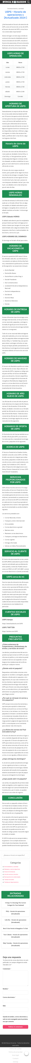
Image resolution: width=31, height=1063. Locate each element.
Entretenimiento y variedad (15, 8)
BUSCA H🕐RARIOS (14, 2)
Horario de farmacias (9, 871)
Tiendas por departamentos (11, 882)
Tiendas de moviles (9, 879)
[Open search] (28, 2)
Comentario (7, 969)
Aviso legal (15, 1055)
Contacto (15, 1058)
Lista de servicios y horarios (11, 874)
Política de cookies (15, 1049)
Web (4, 1006)
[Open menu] (26, 1053)
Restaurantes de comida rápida (12, 877)
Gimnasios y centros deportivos (12, 869)
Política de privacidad (15, 1052)
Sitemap (15, 1062)
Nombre (6, 989)
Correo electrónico (9, 997)
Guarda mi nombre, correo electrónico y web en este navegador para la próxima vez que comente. (15, 1019)
